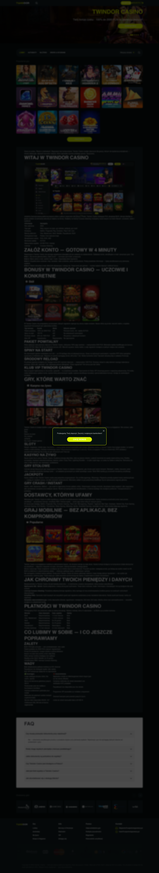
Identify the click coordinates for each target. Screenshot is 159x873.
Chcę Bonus (79, 440)
